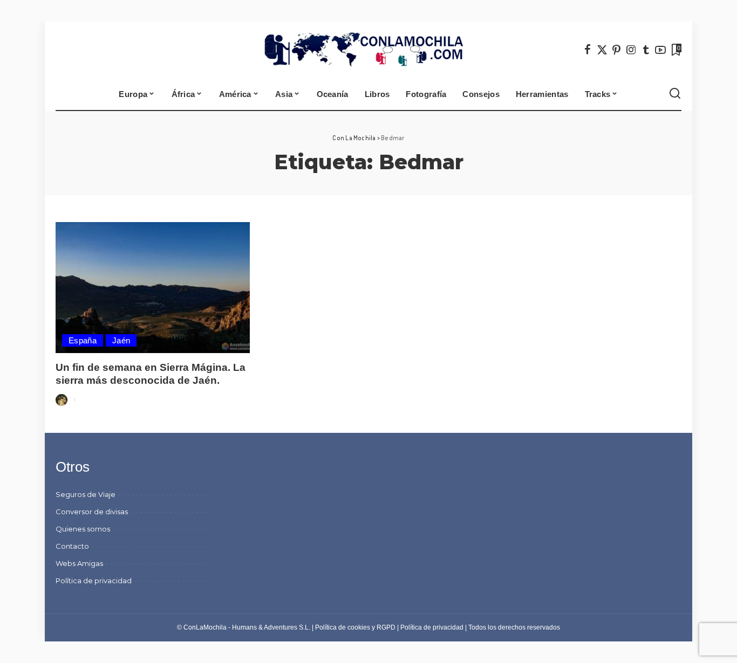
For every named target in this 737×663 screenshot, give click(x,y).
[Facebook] (587, 49)
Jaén (121, 340)
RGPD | (388, 627)
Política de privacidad (431, 627)
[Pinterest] (616, 49)
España (83, 340)
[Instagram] (631, 49)
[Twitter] (602, 49)
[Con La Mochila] (368, 49)
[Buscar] (674, 94)
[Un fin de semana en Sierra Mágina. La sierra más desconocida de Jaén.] (153, 287)
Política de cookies (342, 627)
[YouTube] (660, 49)
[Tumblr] (645, 49)
